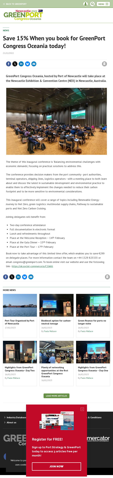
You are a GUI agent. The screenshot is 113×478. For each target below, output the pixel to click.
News (6, 30)
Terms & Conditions (91, 417)
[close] (107, 58)
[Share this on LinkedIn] (21, 64)
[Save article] (104, 64)
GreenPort (16, 4)
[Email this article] (33, 64)
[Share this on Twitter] (15, 64)
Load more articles (56, 395)
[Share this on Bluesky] (27, 64)
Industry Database (16, 417)
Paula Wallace (50, 331)
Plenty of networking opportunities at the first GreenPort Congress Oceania (54, 372)
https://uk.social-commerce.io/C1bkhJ (32, 266)
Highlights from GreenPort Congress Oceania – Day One (93, 369)
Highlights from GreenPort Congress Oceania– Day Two (20, 369)
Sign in (70, 58)
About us (11, 422)
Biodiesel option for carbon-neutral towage (56, 322)
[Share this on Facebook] (8, 64)
